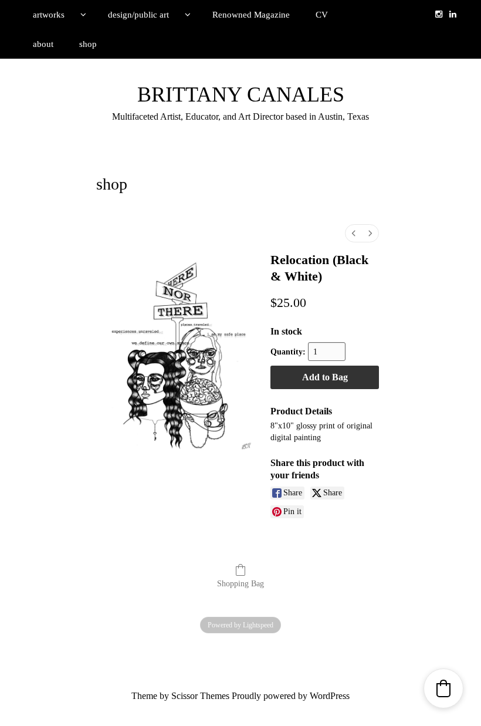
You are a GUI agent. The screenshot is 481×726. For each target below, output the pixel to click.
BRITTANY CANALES (240, 94)
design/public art (138, 14)
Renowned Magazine (251, 14)
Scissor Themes (200, 696)
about (43, 44)
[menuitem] (353, 233)
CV (322, 14)
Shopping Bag (240, 583)
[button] (443, 688)
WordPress (330, 696)
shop (88, 44)
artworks (49, 14)
